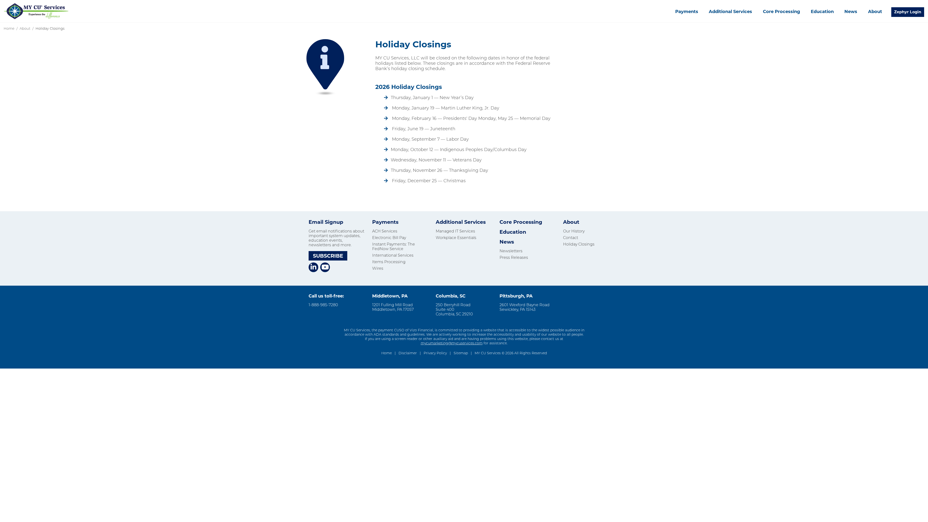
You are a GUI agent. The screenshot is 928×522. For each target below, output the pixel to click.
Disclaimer (408, 353)
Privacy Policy (435, 353)
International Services (392, 255)
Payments (686, 11)
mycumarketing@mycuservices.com (452, 343)
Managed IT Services (455, 231)
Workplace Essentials (456, 237)
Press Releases (514, 257)
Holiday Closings (578, 244)
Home (9, 28)
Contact (570, 237)
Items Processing (389, 262)
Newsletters (511, 251)
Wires (377, 268)
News (850, 11)
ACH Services (384, 231)
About (875, 11)
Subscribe (328, 256)
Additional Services (730, 11)
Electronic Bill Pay (389, 237)
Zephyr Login (907, 12)
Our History (574, 231)
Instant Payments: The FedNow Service (393, 246)
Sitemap (461, 353)
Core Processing (781, 11)
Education (822, 11)
